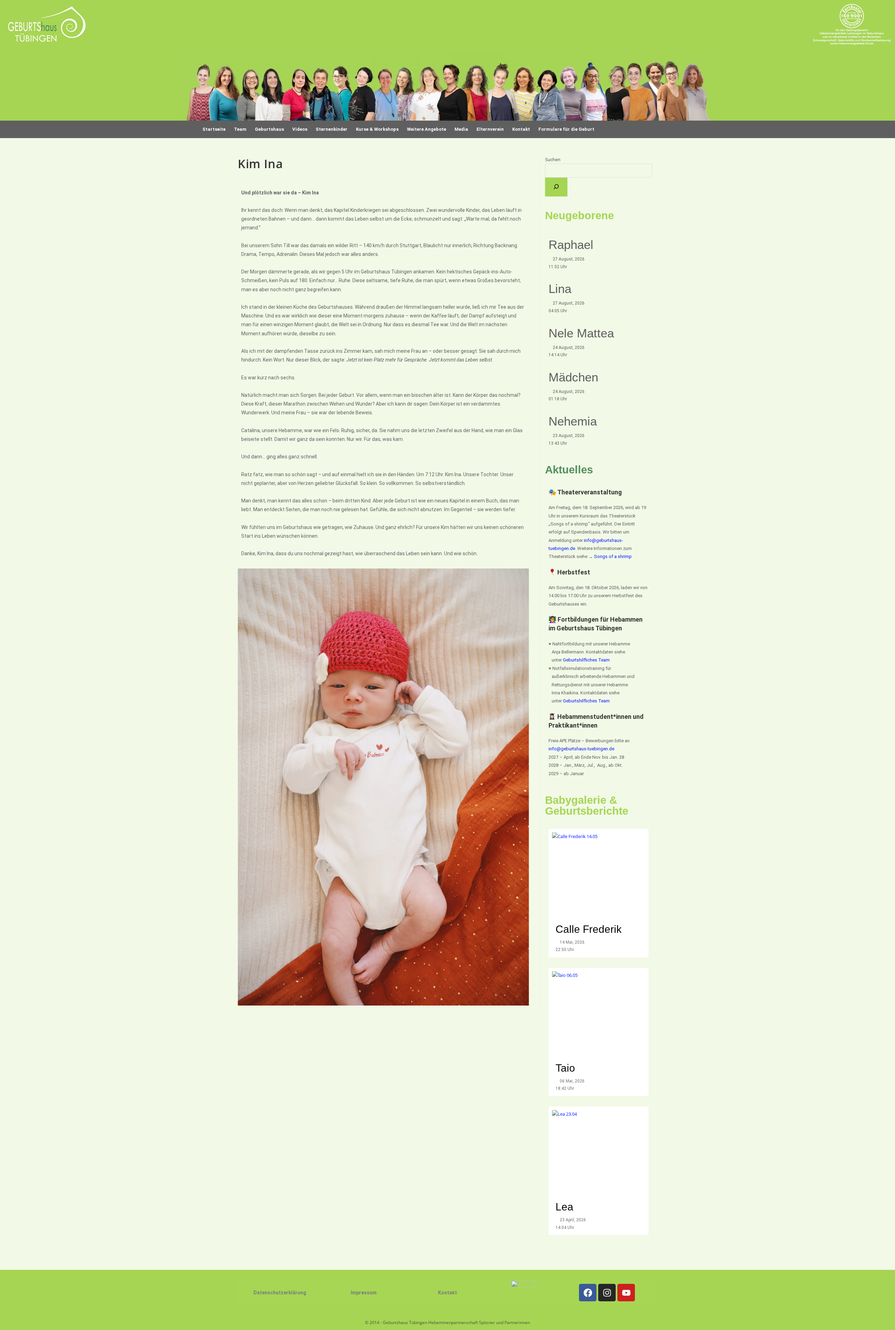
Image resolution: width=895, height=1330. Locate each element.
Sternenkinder (332, 129)
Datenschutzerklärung (279, 1292)
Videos (299, 129)
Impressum (364, 1292)
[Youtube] (626, 1292)
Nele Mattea (581, 333)
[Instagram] (607, 1292)
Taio (565, 1068)
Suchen (552, 159)
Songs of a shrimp (613, 556)
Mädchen (573, 377)
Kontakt (447, 1292)
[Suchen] (556, 187)
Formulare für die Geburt (566, 129)
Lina (560, 288)
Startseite (213, 129)
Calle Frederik (590, 929)
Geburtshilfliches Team (586, 660)
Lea (564, 1207)
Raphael (571, 244)
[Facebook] (587, 1292)
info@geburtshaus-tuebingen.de (581, 748)
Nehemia (573, 421)
